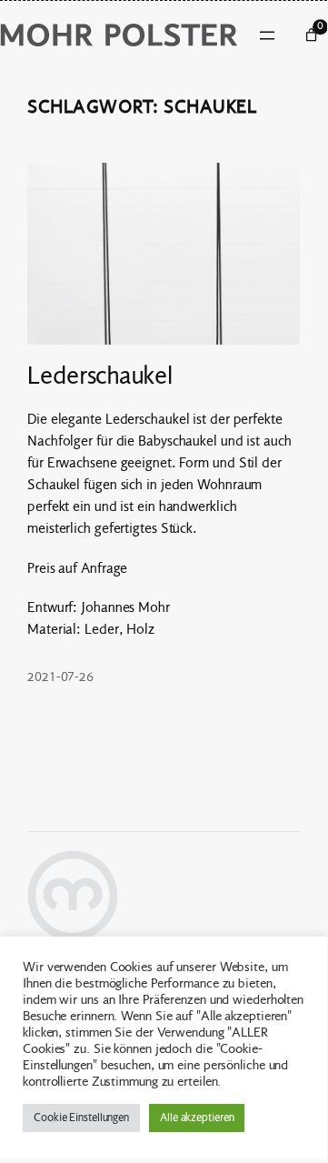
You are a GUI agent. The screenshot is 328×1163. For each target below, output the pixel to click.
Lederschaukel (100, 376)
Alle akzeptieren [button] (197, 1117)
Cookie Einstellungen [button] (81, 1117)
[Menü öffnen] (267, 35)
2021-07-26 (60, 677)
